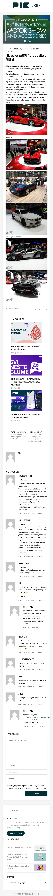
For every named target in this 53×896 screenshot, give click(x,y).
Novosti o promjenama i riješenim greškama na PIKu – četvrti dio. (34, 437)
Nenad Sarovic (24, 520)
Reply (41, 513)
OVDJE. (8, 102)
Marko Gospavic (25, 563)
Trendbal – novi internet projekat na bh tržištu (18, 436)
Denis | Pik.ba (28, 606)
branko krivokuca (26, 659)
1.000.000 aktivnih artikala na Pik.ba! (19, 847)
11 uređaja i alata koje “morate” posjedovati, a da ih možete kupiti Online (17, 857)
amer (20, 693)
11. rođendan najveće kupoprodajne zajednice (18, 867)
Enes (20, 676)
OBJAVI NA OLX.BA (15, 833)
